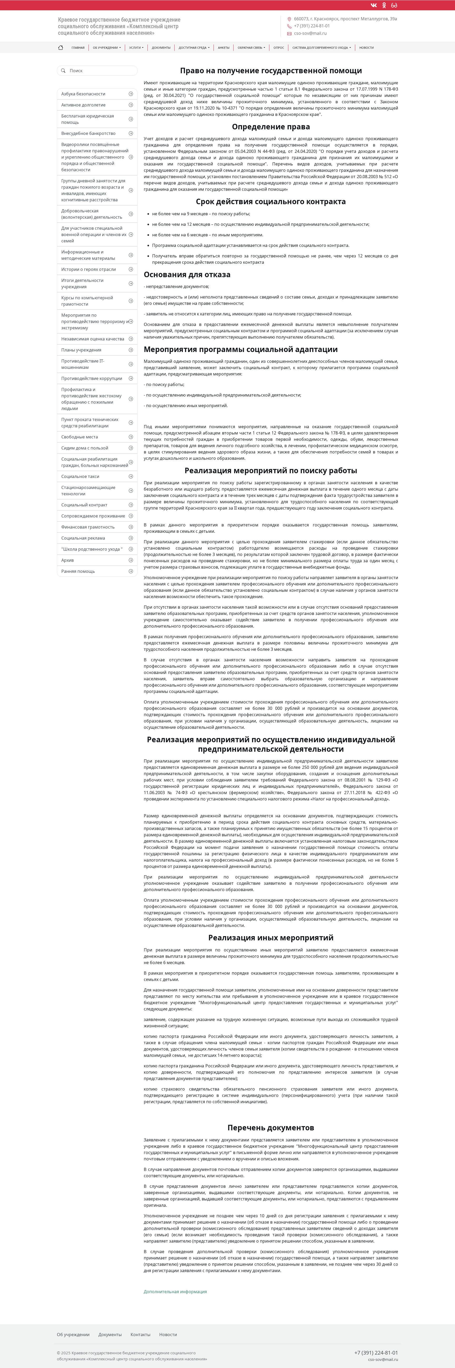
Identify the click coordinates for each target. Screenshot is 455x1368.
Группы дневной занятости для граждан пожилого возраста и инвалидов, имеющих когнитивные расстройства (93, 190)
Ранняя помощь (78, 571)
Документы (161, 48)
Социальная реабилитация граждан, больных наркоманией (94, 462)
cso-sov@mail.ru (383, 1359)
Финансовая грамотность (88, 527)
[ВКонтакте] (373, 5)
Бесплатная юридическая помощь (87, 119)
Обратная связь (250, 48)
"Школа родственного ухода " (92, 549)
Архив (67, 560)
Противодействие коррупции (91, 378)
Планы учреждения (81, 350)
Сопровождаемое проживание (93, 516)
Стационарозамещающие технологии (88, 491)
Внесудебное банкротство (88, 133)
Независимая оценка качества (92, 339)
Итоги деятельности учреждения (82, 283)
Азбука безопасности (83, 94)
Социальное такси (80, 476)
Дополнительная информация (175, 1291)
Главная (78, 48)
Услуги (135, 48)
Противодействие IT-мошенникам (82, 364)
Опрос (279, 48)
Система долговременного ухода (320, 48)
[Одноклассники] (384, 5)
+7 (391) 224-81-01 (376, 1352)
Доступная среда (192, 48)
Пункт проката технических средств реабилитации (89, 423)
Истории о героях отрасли (88, 269)
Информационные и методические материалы (88, 255)
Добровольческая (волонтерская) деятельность (91, 214)
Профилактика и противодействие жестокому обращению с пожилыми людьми (91, 399)
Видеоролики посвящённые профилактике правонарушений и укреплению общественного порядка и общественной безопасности (94, 157)
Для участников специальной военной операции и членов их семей (93, 234)
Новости (366, 48)
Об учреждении (105, 48)
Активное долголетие (83, 105)
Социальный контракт (84, 505)
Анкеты (223, 48)
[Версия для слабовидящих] (394, 5)
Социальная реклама (83, 538)
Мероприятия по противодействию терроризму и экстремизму (95, 321)
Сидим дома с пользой (84, 448)
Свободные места (79, 437)
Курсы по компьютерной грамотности (87, 301)
